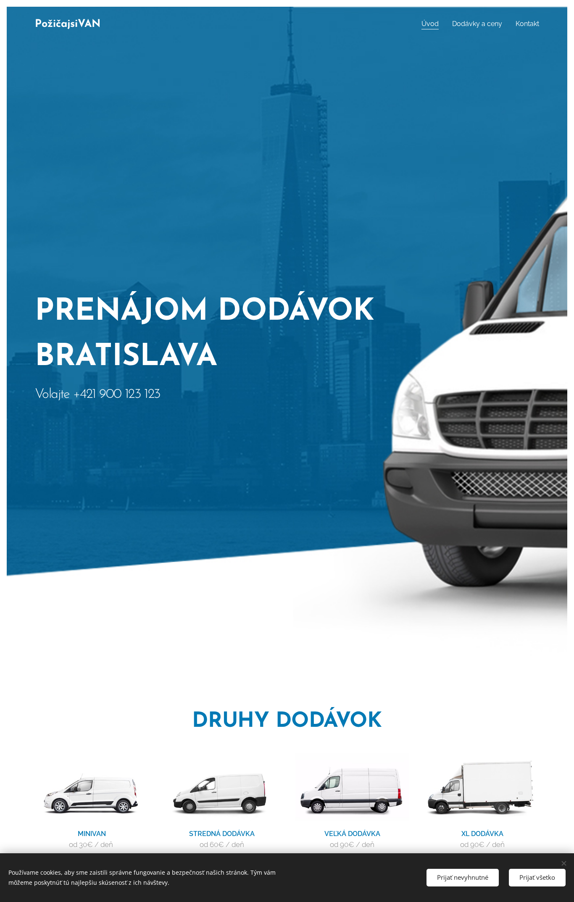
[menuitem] (432, 23)
